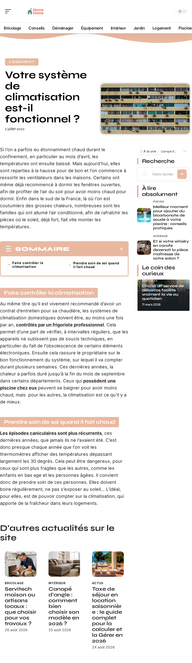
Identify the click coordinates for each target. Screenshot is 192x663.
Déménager (150, 281)
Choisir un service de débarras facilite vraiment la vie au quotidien (163, 292)
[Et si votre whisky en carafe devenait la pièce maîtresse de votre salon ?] (144, 248)
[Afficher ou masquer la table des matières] (96, 249)
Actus (98, 583)
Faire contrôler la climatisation (27, 265)
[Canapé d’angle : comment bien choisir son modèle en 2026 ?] (64, 564)
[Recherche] (169, 11)
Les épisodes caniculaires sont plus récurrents (51, 433)
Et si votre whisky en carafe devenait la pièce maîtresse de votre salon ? (171, 250)
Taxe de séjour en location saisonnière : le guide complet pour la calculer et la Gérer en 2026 (107, 615)
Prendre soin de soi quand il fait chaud (96, 265)
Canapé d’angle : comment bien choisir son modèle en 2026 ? (169, 151)
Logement (21, 62)
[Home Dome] (36, 11)
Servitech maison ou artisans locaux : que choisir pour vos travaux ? (20, 606)
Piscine (158, 201)
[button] (184, 151)
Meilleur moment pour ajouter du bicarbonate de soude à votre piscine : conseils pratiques (170, 217)
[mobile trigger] (9, 11)
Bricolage (14, 583)
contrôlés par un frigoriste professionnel (60, 324)
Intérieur (57, 583)
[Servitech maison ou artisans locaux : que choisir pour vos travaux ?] (20, 564)
